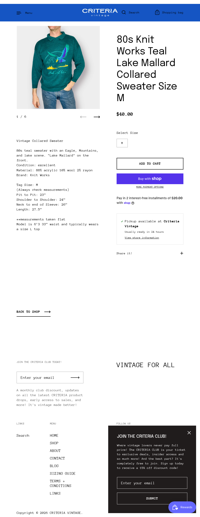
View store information (142, 237)
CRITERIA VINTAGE (65, 513)
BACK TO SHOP (28, 312)
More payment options (150, 187)
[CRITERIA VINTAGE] (100, 13)
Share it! (124, 253)
